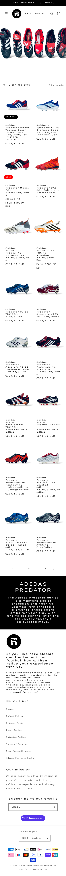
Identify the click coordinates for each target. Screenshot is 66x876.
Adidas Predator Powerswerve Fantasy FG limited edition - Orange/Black (17, 483)
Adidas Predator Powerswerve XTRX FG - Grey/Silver (46, 542)
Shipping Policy (16, 737)
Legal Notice (14, 730)
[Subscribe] (54, 807)
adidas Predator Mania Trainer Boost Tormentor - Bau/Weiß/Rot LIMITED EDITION (17, 132)
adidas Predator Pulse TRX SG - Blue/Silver (16, 313)
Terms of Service (16, 744)
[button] (6, 13)
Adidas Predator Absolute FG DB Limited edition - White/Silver (17, 367)
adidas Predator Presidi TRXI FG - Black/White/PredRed (48, 426)
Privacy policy (39, 869)
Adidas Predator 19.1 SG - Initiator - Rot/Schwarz (47, 189)
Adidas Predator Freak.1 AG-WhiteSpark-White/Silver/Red (17, 254)
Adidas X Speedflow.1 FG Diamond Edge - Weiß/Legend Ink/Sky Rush (48, 130)
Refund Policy (14, 716)
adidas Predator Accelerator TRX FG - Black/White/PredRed (17, 426)
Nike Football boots (18, 751)
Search (10, 709)
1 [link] (12, 569)
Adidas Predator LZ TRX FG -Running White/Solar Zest (45, 254)
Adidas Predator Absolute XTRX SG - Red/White (47, 313)
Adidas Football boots (20, 758)
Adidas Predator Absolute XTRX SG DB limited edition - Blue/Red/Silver (17, 543)
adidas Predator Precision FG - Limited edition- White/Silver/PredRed (48, 484)
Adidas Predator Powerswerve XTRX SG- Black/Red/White (48, 368)
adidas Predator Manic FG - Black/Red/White (17, 190)
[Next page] (53, 568)
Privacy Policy (15, 723)
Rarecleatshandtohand (31, 866)
